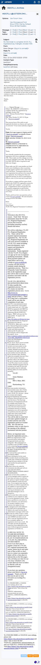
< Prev (19, 30)
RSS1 (30, 656)
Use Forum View (16, 18)
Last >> (32, 30)
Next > (25, 30)
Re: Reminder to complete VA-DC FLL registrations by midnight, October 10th (17, 43)
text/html (6, 67)
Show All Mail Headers (18, 26)
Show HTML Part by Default (20, 24)
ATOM (24, 656)
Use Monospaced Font (18, 22)
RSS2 (36, 656)
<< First (13, 30)
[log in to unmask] (21, 48)
